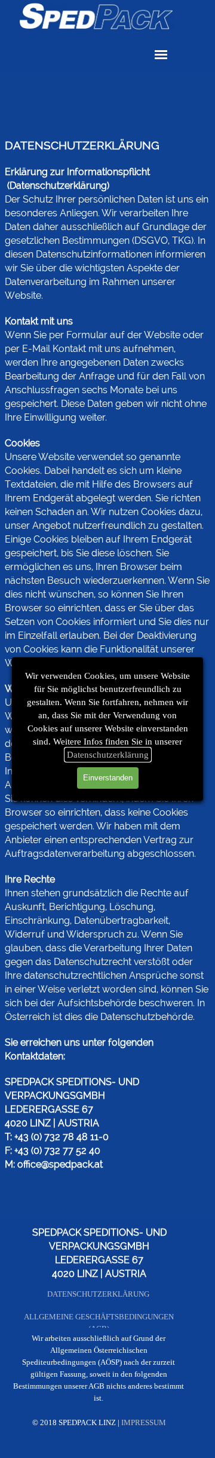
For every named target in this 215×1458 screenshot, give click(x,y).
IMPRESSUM (143, 1422)
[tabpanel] (107, 636)
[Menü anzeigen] (161, 54)
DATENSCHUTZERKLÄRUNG (98, 1293)
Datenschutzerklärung (108, 754)
